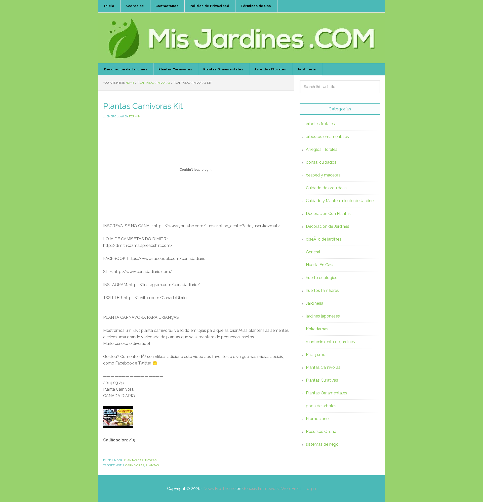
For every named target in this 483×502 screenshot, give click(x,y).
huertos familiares (322, 290)
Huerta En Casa (320, 264)
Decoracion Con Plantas (328, 213)
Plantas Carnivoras (140, 460)
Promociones (318, 418)
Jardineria (314, 303)
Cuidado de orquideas (326, 188)
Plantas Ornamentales (326, 393)
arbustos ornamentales (327, 136)
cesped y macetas (323, 175)
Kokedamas (317, 329)
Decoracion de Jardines (327, 226)
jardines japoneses (323, 316)
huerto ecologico (322, 277)
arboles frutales (320, 123)
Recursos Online (321, 431)
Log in (310, 488)
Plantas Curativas (322, 380)
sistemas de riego (322, 444)
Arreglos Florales (321, 149)
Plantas (152, 465)
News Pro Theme (219, 488)
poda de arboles (321, 405)
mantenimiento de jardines (330, 341)
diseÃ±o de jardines (323, 239)
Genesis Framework (260, 488)
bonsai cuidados (321, 162)
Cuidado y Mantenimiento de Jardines (341, 200)
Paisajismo (316, 354)
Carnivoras (134, 465)
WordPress (291, 488)
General (313, 252)
